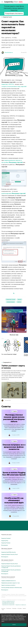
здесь (2, 621)
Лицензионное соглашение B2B (8, 604)
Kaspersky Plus (4, 540)
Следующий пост (7, 362)
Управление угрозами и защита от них (10, 582)
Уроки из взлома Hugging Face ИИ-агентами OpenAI (14, 473)
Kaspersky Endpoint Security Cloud (9, 554)
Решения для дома (6, 534)
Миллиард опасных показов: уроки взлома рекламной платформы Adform (14, 418)
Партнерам (14, 608)
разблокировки (13, 193)
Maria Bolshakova (9, 52)
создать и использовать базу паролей (13, 86)
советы (19, 302)
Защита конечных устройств (8, 585)
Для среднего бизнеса (7, 560)
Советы (15, 411)
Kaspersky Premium (5, 542)
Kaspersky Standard (5, 538)
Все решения (4, 545)
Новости (24, 608)
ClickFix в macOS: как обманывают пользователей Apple (14, 500)
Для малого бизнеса (6, 548)
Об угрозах (19, 608)
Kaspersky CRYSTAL (7, 84)
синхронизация (10, 302)
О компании (8, 608)
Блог (3, 609)
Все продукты (4, 556)
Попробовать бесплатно (14, 13)
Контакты (3, 608)
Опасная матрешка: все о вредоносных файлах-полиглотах (14, 447)
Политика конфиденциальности (8, 601)
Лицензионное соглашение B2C (8, 603)
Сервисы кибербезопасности (8, 580)
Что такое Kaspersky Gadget (9, 354)
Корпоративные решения (8, 577)
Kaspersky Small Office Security (8, 552)
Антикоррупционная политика (8, 602)
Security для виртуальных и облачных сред (11, 587)
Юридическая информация (20, 604)
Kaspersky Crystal (7, 17)
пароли (19, 299)
